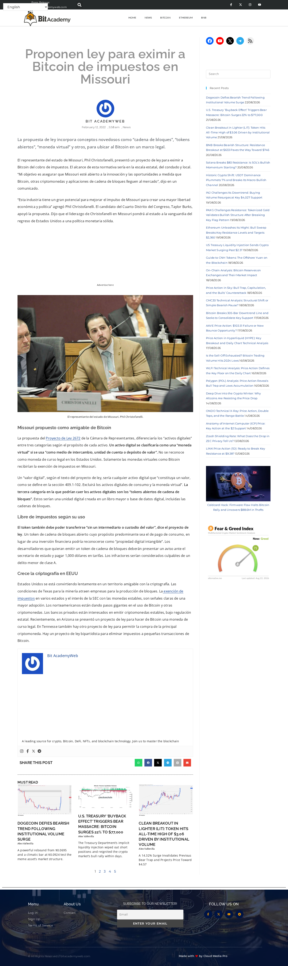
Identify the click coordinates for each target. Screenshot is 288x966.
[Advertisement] (105, 707)
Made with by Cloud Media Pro (203, 956)
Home (132, 17)
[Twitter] (33, 751)
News (148, 17)
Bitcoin (165, 17)
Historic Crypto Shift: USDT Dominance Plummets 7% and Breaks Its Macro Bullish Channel (236, 180)
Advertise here (105, 284)
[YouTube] (220, 41)
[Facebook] (28, 751)
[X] (230, 41)
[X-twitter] (240, 4)
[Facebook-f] (231, 4)
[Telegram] (39, 751)
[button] (79, 4)
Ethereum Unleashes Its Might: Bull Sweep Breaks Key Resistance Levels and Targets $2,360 (236, 232)
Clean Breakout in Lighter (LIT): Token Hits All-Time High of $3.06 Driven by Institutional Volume (164, 834)
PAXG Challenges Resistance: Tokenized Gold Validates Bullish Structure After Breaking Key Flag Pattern (237, 215)
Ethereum (186, 17)
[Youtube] (259, 4)
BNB (203, 17)
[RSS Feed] (250, 41)
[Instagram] (250, 4)
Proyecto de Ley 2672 (63, 438)
